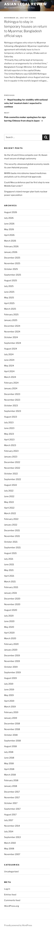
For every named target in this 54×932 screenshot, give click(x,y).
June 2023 (9, 428)
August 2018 (10, 746)
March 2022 (10, 513)
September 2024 (12, 343)
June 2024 (9, 360)
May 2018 (9, 763)
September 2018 (12, 740)
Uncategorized (11, 871)
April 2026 (9, 235)
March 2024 (10, 377)
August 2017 (10, 814)
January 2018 (10, 786)
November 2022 (12, 468)
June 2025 (9, 292)
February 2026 (11, 246)
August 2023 (10, 417)
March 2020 (10, 638)
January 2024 (10, 388)
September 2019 (12, 672)
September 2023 (12, 411)
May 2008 (9, 848)
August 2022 (10, 485)
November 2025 (12, 263)
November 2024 (12, 331)
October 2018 (11, 735)
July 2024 (9, 354)
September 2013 (12, 837)
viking (32, 18)
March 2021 (10, 581)
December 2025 (12, 257)
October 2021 (10, 542)
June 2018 (9, 758)
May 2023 (9, 434)
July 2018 (8, 752)
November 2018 (12, 729)
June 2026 (9, 223)
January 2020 (10, 650)
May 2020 (9, 627)
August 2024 (10, 348)
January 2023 (10, 456)
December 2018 (12, 723)
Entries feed (10, 894)
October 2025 (11, 269)
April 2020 (9, 632)
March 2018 (10, 774)
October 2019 (11, 667)
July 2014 (8, 831)
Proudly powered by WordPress (18, 925)
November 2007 (12, 854)
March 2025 (10, 309)
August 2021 (10, 553)
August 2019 (10, 678)
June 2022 (9, 496)
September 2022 (12, 479)
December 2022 (12, 462)
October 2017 (10, 803)
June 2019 (9, 689)
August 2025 (10, 280)
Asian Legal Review (25, 4)
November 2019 (12, 661)
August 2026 (10, 212)
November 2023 (12, 400)
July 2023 (9, 422)
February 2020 (11, 644)
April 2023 (9, 439)
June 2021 (9, 564)
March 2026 (10, 241)
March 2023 (10, 445)
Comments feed (12, 900)
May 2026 (9, 229)
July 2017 (8, 820)
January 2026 (10, 252)
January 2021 (10, 593)
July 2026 (9, 218)
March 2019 (10, 706)
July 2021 (8, 559)
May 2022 (9, 502)
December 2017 (12, 792)
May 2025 (9, 297)
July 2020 (9, 616)
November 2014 (12, 826)
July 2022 (8, 490)
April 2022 (9, 508)
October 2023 (11, 405)
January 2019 (10, 718)
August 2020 (10, 610)
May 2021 (9, 570)
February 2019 (11, 712)
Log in (7, 889)
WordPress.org (11, 906)
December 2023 (12, 394)
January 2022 (10, 525)
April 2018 (9, 769)
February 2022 (11, 519)
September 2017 (12, 809)
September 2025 (12, 275)
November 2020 (12, 604)
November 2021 (12, 536)
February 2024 (11, 383)
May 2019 (9, 695)
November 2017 (12, 797)
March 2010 (10, 843)
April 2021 (9, 576)
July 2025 (9, 286)
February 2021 (11, 587)
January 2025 (10, 320)
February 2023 (11, 451)
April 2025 (9, 303)
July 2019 (8, 684)
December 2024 (12, 326)
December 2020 (12, 598)
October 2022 (11, 473)
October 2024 (11, 337)
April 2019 (9, 701)
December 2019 (12, 655)
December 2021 (12, 530)
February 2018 (11, 780)
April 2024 (9, 371)
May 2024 (9, 365)
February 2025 (11, 314)
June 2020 (9, 621)
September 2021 (12, 547)
